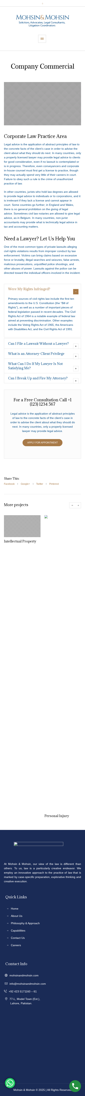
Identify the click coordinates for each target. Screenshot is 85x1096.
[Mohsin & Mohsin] (42, 20)
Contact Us (18, 937)
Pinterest (54, 484)
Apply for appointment (42, 442)
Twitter (39, 484)
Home (14, 908)
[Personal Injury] (62, 663)
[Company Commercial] (42, 103)
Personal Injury (56, 816)
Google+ (25, 484)
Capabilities (18, 930)
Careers (16, 945)
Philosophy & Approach (25, 923)
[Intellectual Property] (22, 526)
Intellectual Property (20, 541)
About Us (16, 915)
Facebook (9, 484)
